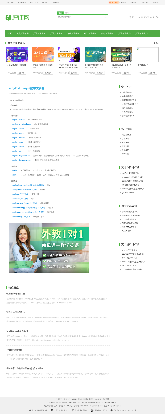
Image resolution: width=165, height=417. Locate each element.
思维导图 (125, 150)
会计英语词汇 (90, 33)
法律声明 (82, 399)
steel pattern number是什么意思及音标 (28, 185)
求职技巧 (125, 138)
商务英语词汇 (107, 33)
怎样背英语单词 (128, 115)
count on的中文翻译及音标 (133, 254)
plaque (14, 175)
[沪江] (21, 18)
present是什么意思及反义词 (133, 188)
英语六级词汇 (56, 33)
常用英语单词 (22, 33)
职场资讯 (125, 146)
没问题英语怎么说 (129, 219)
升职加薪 (125, 142)
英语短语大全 (124, 33)
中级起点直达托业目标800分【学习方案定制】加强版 (69, 66)
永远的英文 (126, 231)
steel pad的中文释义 (20, 194)
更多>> (157, 43)
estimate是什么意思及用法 (132, 181)
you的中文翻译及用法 (130, 185)
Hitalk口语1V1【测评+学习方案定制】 (121, 66)
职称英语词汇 (127, 108)
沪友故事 (98, 399)
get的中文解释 (128, 192)
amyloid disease (18, 137)
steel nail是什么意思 (20, 198)
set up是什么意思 (129, 265)
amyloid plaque (18, 119)
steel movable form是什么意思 (24, 203)
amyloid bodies (18, 133)
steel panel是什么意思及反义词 (24, 189)
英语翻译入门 (143, 65)
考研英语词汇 (73, 33)
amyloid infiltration (19, 128)
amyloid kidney (18, 142)
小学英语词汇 (127, 92)
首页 (9, 33)
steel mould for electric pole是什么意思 (28, 212)
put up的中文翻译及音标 (132, 269)
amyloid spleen (18, 146)
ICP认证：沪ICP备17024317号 (78, 406)
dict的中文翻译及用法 (130, 173)
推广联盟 (106, 399)
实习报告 (125, 154)
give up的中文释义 (129, 250)
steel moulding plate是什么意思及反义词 (28, 207)
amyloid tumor (18, 151)
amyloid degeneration (21, 155)
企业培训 (56, 2)
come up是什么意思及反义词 (133, 261)
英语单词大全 (141, 33)
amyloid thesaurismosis (21, 160)
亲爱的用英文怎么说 (130, 211)
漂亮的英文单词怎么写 (131, 215)
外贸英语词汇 (127, 112)
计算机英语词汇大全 (130, 104)
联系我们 (90, 399)
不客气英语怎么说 (129, 227)
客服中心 (67, 399)
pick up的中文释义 (129, 258)
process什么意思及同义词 (132, 177)
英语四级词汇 (39, 33)
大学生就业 (126, 135)
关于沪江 (59, 399)
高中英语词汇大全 (129, 100)
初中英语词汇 (127, 96)
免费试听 (21, 73)
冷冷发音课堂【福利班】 (17, 65)
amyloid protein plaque (21, 124)
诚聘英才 (75, 399)
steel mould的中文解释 (21, 216)
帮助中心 (45, 2)
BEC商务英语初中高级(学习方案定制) (94, 66)
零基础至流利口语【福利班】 (43, 66)
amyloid (15, 170)
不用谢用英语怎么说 (130, 223)
